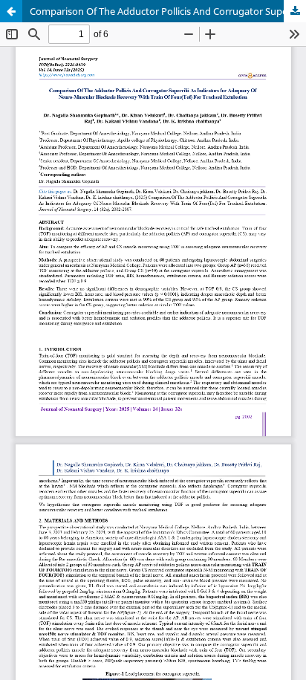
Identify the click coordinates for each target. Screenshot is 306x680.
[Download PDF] (295, 11)
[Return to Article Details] (11, 11)
